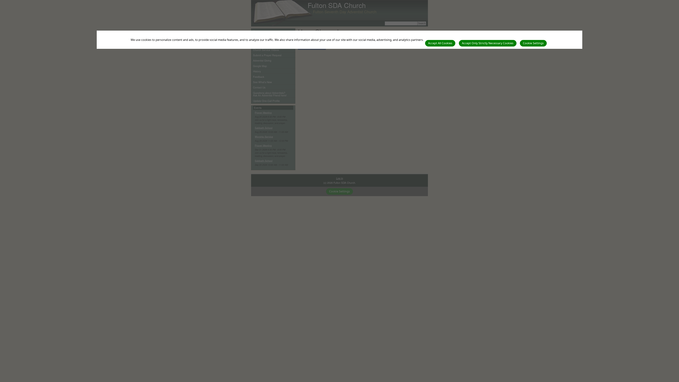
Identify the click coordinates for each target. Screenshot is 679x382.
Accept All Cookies (440, 43)
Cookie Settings (533, 43)
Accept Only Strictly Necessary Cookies (487, 43)
